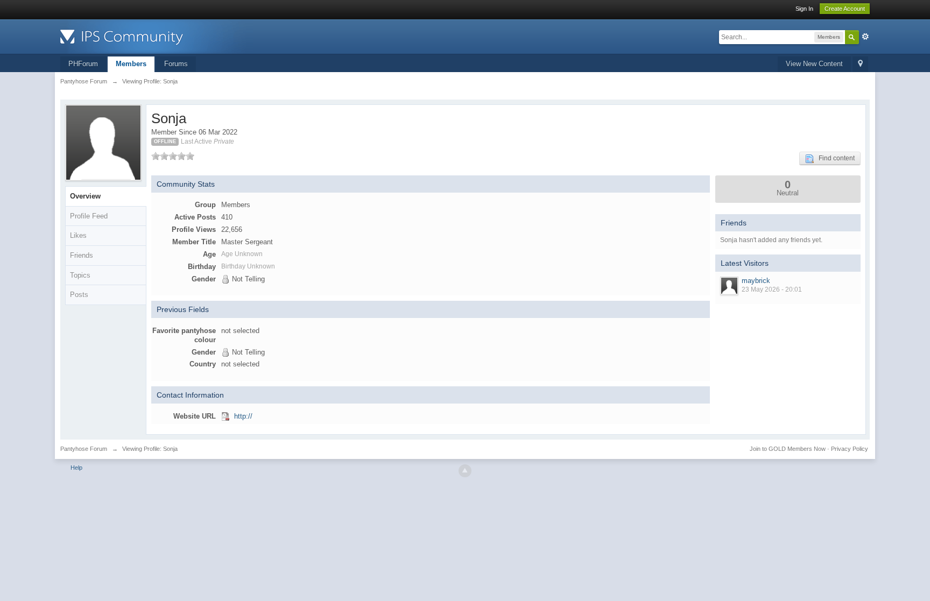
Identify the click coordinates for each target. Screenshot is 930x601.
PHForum (83, 64)
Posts (79, 295)
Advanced (865, 36)
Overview (85, 196)
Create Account (845, 8)
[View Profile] (729, 286)
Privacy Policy (849, 449)
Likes (78, 235)
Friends (81, 255)
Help (76, 467)
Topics (80, 275)
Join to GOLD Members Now (788, 449)
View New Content (814, 64)
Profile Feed (89, 216)
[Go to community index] (156, 36)
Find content (834, 158)
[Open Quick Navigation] (860, 64)
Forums (176, 64)
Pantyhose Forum (83, 449)
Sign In (804, 8)
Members (131, 64)
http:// (243, 416)
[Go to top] (465, 470)
